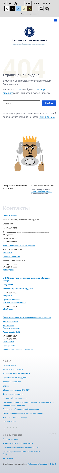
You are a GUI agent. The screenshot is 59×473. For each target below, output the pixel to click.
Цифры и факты (9, 365)
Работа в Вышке (9, 421)
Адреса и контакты (10, 439)
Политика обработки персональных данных (21, 447)
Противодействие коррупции (14, 398)
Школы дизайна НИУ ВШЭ (41, 191)
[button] (4, 427)
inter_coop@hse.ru (10, 321)
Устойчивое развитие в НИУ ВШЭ (16, 373)
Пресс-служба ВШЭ (11, 332)
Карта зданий (8, 325)
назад (18, 89)
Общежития (8, 284)
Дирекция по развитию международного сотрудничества (27, 317)
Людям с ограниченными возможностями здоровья (23, 413)
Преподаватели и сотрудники (15, 377)
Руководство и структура (13, 369)
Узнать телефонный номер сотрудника (19, 245)
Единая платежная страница (15, 417)
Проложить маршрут (11, 328)
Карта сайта (8, 458)
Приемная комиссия (11, 256)
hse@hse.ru (7, 252)
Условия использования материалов (18, 349)
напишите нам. (47, 117)
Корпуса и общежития (12, 381)
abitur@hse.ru (8, 269)
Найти (49, 103)
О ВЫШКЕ (7, 361)
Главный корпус (10, 215)
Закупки (6, 386)
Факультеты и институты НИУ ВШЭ (15, 187)
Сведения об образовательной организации (21, 409)
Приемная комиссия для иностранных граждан (14, 301)
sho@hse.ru (7, 295)
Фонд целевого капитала (13, 394)
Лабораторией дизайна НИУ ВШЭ (42, 464)
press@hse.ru (8, 341)
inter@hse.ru (8, 309)
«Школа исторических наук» (42, 185)
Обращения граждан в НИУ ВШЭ (16, 390)
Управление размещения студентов (18, 288)
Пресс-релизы (9, 345)
